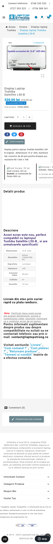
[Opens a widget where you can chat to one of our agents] (42, 539)
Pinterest (21, 134)
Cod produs (10, 197)
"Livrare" (36, 345)
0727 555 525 (18, 8)
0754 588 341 (40, 8)
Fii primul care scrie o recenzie (28, 419)
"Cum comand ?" (15, 348)
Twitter (14, 134)
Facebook (7, 134)
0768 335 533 (38, 3)
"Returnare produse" (23, 351)
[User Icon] (42, 17)
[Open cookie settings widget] (4, 539)
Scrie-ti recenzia (16, 141)
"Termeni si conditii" (18, 354)
